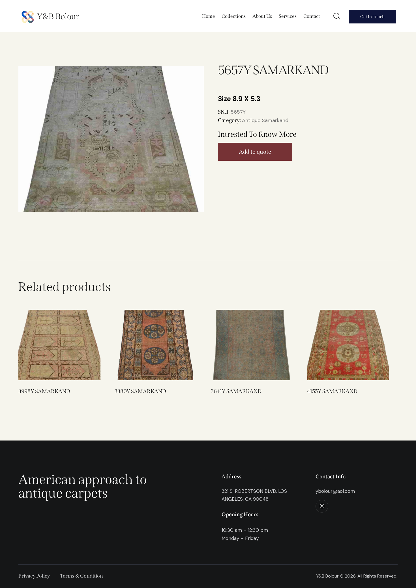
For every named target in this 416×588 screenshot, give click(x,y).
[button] (51, 345)
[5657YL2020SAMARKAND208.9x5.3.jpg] (111, 139)
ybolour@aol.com (335, 491)
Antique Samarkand (265, 120)
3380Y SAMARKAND (140, 391)
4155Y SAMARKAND (332, 391)
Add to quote (255, 151)
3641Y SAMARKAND (236, 391)
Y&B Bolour (58, 16)
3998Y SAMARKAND (44, 391)
